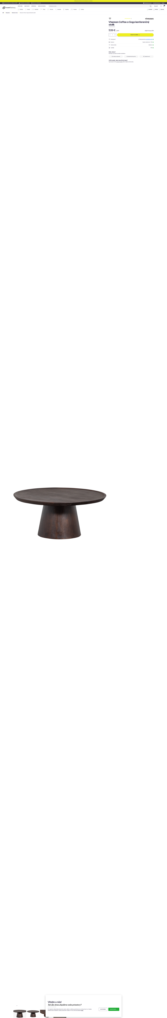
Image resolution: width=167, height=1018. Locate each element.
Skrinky (51, 9)
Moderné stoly (15, 12)
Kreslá (28, 9)
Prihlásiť (156, 6)
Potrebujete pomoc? (148, 3)
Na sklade (150, 9)
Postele (75, 9)
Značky (82, 9)
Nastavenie (103, 1009)
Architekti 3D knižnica (156, 3)
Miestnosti (26, 6)
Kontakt (163, 3)
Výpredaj (162, 9)
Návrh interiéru (42, 6)
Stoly (44, 9)
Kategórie (20, 6)
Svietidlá (59, 9)
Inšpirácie (33, 6)
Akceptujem (113, 1009)
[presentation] (17, 1005)
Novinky (156, 9)
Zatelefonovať (147, 56)
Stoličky (21, 9)
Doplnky (67, 9)
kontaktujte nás (149, 39)
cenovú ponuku (119, 61)
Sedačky (36, 9)
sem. (82, 1010)
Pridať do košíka (134, 34)
